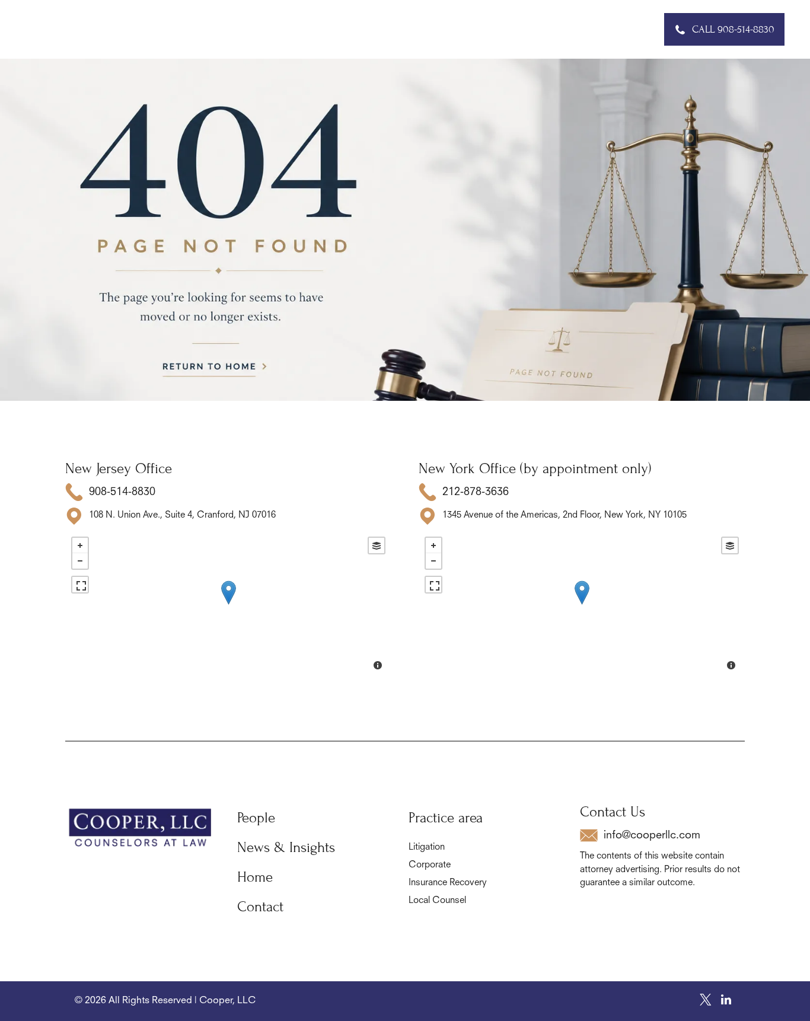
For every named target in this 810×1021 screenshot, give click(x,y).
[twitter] (706, 1001)
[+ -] (228, 605)
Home (255, 877)
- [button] (80, 561)
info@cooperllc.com (652, 835)
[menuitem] (230, 29)
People (256, 818)
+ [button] (80, 545)
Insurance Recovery (448, 883)
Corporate (430, 865)
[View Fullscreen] (80, 584)
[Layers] (376, 545)
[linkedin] (726, 1001)
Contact (260, 906)
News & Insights (286, 847)
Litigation (427, 847)
